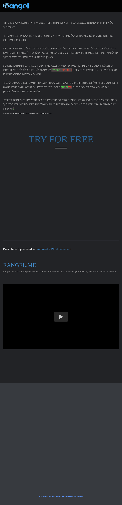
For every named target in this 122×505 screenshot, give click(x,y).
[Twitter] (36, 6)
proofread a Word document (53, 249)
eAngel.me (19, 265)
